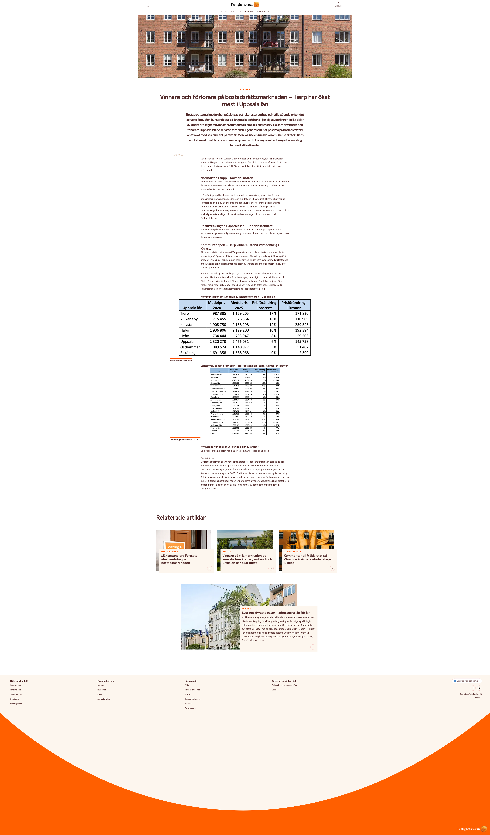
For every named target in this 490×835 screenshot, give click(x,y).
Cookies (275, 690)
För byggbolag (190, 708)
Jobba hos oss (16, 694)
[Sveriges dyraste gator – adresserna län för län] (312, 647)
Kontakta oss (15, 685)
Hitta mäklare (246, 12)
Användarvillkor (103, 699)
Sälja (224, 12)
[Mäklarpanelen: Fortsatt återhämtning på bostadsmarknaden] (209, 568)
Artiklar (188, 694)
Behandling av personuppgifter (284, 685)
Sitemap (477, 698)
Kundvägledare (16, 704)
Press (99, 694)
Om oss (100, 685)
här (228, 450)
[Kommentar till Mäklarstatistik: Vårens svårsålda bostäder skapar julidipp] (332, 568)
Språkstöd (189, 704)
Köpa (233, 12)
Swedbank (14, 699)
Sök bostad (263, 12)
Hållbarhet (101, 690)
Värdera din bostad (192, 690)
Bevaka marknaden (192, 699)
